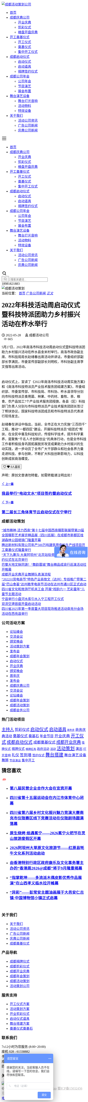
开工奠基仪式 (19, 37)
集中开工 (28, 760)
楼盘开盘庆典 (28, 32)
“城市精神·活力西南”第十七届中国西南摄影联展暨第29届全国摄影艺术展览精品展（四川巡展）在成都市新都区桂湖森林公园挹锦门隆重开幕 (43, 535)
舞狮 (5, 760)
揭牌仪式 (18, 749)
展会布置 (24, 91)
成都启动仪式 (19, 56)
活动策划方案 (19, 646)
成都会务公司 (19, 710)
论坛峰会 (16, 631)
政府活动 (43, 749)
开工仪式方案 (19, 1004)
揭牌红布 (31, 749)
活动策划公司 (19, 986)
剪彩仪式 (24, 27)
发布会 (15, 651)
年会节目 (47, 736)
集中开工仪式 (28, 52)
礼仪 (15, 755)
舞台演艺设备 (19, 96)
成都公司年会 (19, 76)
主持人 (8, 729)
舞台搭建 (54, 754)
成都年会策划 (19, 656)
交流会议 (16, 636)
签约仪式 (38, 755)
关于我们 (16, 115)
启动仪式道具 (19, 1018)
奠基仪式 (24, 47)
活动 (53, 749)
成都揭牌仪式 (19, 961)
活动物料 (24, 106)
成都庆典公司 (19, 17)
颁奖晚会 (16, 641)
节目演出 (15, 760)
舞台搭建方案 (19, 1023)
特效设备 (24, 110)
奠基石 (33, 736)
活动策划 (66, 748)
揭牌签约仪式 (28, 71)
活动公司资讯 (28, 120)
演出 (79, 749)
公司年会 (24, 81)
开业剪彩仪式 (19, 1014)
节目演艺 (24, 86)
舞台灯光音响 (28, 101)
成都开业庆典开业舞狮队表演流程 (26, 574)
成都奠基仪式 (44, 742)
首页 (13, 12)
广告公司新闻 (28, 125)
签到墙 (26, 755)
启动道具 (24, 66)
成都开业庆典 (68, 742)
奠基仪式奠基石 (21, 1028)
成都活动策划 (19, 705)
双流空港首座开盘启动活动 (21, 604)
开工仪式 (24, 42)
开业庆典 (24, 22)
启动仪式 (24, 61)
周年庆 (15, 676)
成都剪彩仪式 (19, 966)
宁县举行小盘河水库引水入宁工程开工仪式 (33, 599)
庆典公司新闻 (28, 130)
